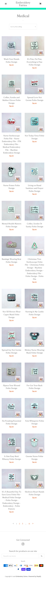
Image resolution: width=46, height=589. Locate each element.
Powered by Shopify (35, 576)
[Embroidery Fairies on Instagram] (23, 544)
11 (29, 524)
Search (23, 561)
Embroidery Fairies (23, 4)
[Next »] (33, 523)
